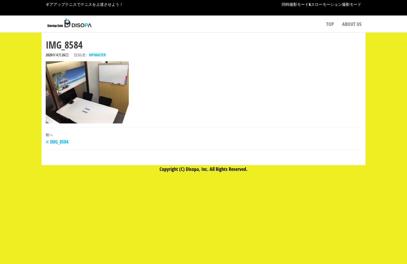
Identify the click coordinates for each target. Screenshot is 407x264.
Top (330, 24)
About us (351, 24)
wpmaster (97, 54)
